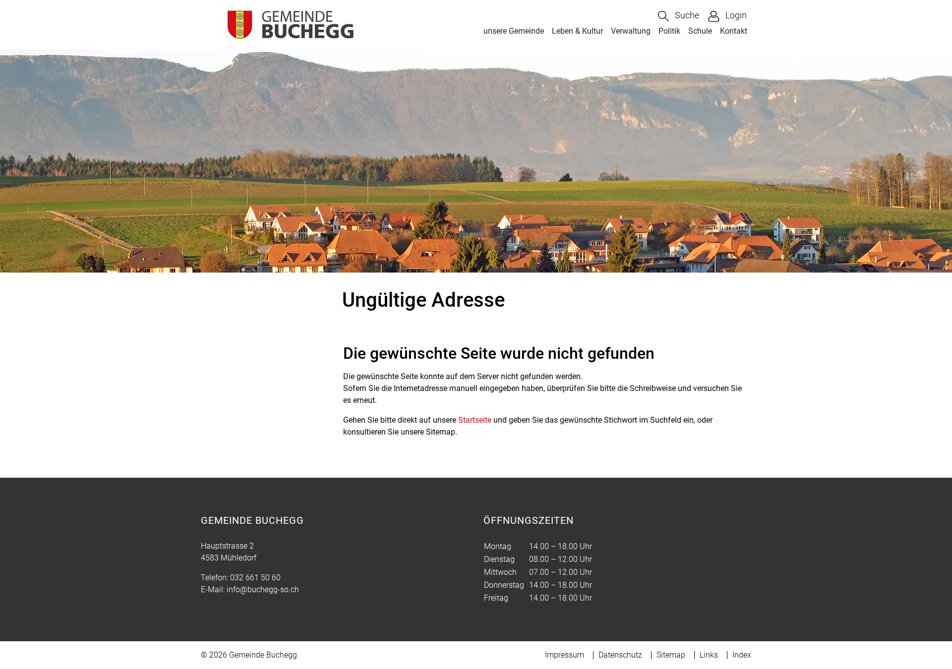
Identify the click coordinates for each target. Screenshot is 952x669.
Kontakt (733, 31)
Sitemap (670, 655)
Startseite (474, 420)
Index (741, 655)
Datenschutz (620, 655)
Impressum (564, 655)
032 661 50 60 (255, 577)
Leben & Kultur (577, 31)
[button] (679, 16)
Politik (669, 31)
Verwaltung (631, 31)
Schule (700, 31)
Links (709, 655)
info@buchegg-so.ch (263, 589)
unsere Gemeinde (513, 31)
